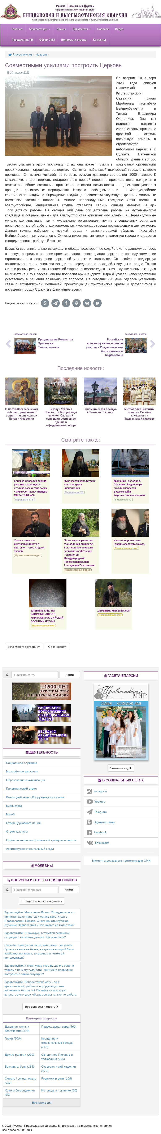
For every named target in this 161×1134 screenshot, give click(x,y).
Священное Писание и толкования (57, 1056)
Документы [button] (81, 29)
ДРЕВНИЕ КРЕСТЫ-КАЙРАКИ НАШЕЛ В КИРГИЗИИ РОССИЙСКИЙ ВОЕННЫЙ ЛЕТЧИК (47, 616)
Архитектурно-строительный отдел (30, 848)
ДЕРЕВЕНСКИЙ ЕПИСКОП (113, 610)
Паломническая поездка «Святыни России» (100, 410)
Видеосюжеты (123, 499)
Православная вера (59, 1026)
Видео (119, 29)
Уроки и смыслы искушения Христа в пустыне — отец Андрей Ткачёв (29, 546)
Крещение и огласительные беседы (57, 1043)
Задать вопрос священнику (43, 901)
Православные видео (27, 555)
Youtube (99, 801)
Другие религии (19, 1054)
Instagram (99, 791)
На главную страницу (24, 646)
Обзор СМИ (47, 39)
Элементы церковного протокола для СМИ (121, 860)
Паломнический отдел (21, 788)
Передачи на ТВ (22, 39)
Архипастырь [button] (38, 29)
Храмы (61, 29)
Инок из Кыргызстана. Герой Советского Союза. (129, 542)
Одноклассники (103, 822)
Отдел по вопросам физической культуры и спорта (41, 840)
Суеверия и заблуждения (58, 1068)
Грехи (13, 1038)
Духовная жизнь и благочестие (17, 1028)
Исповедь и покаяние (59, 1090)
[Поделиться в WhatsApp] (45, 303)
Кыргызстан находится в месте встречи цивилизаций (79, 485)
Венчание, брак (19, 1066)
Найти (69, 674)
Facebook (99, 832)
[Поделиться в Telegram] (55, 303)
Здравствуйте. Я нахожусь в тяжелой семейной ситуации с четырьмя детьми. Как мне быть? (36, 935)
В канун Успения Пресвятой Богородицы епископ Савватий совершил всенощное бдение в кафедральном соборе (61, 417)
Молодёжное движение (22, 771)
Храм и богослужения (20, 1092)
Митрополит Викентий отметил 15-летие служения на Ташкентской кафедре (139, 413)
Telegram (100, 811)
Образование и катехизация (25, 780)
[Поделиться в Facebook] (66, 303)
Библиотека (14, 805)
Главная (17, 29)
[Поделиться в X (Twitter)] (97, 303)
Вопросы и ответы (74, 39)
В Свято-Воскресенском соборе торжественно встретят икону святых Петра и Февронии (21, 413)
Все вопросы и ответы (40, 1006)
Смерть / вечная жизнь (20, 1080)
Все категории (42, 1102)
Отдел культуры (17, 831)
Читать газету (120, 768)
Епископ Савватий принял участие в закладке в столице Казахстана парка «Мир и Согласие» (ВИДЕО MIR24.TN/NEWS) (30, 488)
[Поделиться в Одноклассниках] (76, 303)
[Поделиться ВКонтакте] (87, 303)
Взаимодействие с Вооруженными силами (35, 797)
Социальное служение (21, 762)
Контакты (99, 39)
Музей (10, 814)
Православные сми (126, 548)
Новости (103, 29)
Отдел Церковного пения (23, 823)
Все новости (58, 646)
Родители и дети (56, 1078)
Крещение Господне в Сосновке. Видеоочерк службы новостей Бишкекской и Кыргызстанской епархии (129, 488)
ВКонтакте (101, 842)
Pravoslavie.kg (22, 54)
